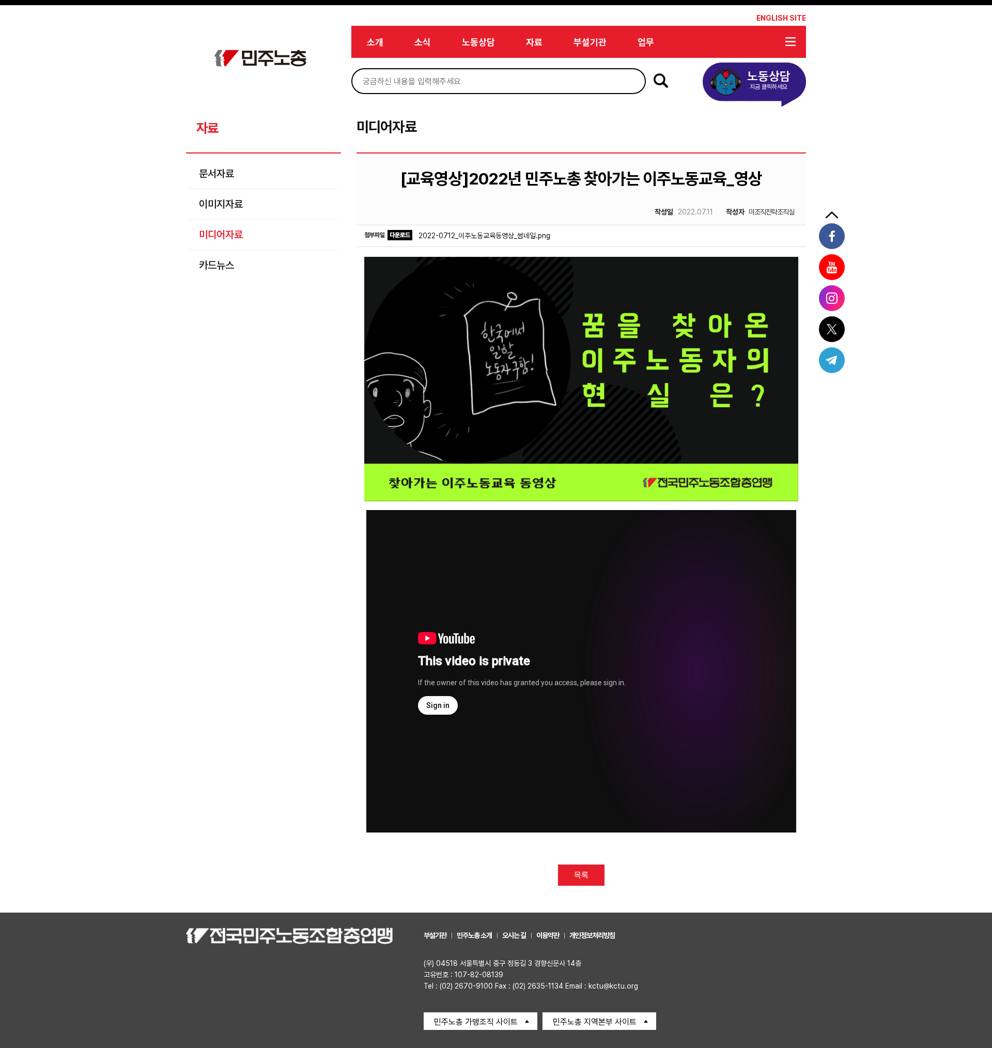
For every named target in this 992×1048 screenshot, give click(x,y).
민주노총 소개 (474, 935)
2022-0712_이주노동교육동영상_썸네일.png (484, 236)
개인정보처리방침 (592, 935)
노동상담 (478, 42)
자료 (534, 42)
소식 (422, 42)
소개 (375, 42)
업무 (646, 42)
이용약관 (547, 935)
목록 (581, 875)
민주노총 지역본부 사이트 (595, 1022)
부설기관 (590, 42)
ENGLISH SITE (781, 18)
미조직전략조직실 (760, 212)
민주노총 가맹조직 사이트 (476, 1022)
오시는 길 (514, 935)
